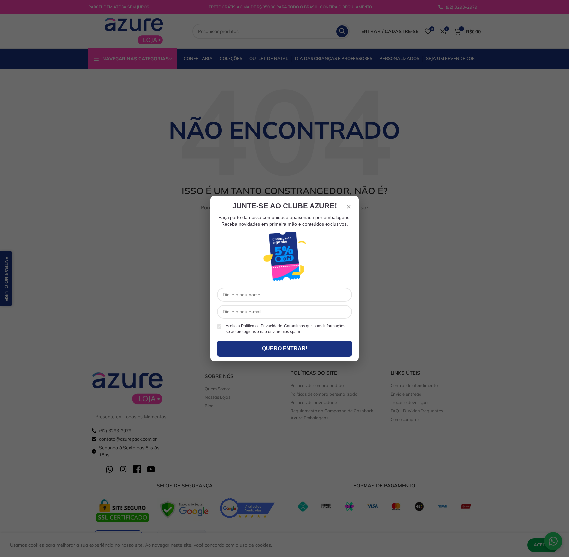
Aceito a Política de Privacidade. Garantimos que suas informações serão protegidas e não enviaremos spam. (285, 329)
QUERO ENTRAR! (284, 348)
